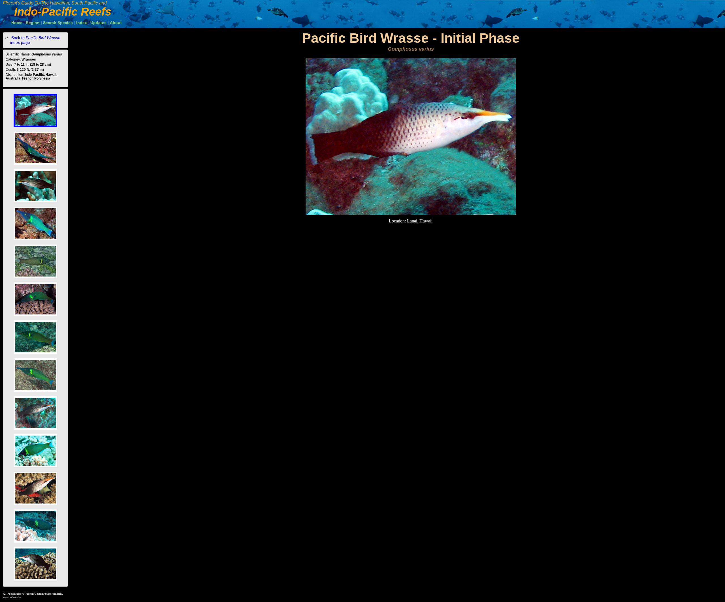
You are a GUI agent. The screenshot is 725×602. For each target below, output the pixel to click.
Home (16, 22)
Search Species (58, 22)
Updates (98, 22)
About (116, 22)
